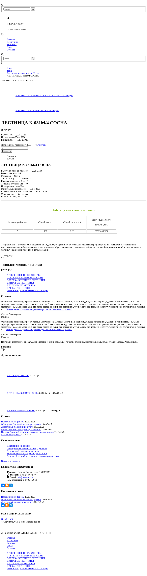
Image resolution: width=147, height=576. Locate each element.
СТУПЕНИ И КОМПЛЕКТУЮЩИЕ (25, 277)
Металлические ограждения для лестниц (21, 429)
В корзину (6, 151)
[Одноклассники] (7, 485)
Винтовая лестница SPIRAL (21, 410)
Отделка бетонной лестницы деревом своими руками (27, 432)
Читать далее (39, 309)
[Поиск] (33, 8)
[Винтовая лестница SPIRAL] (76, 401)
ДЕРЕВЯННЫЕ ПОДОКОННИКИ (24, 275)
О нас (9, 47)
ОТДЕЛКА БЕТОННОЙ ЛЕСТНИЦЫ (26, 280)
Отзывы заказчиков (10, 461)
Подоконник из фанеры (12, 421)
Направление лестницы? (13, 145)
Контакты (12, 44)
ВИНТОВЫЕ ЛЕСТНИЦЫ (20, 283)
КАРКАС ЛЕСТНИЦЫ (18, 288)
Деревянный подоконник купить (17, 427)
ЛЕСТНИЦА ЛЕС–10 (18, 375)
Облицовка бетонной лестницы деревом (21, 424)
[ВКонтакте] (3, 485)
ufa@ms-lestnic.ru (26, 477)
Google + (5, 519)
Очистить (41, 145)
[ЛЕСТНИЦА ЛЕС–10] (76, 366)
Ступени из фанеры (11, 434)
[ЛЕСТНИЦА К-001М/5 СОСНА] (76, 384)
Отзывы (11, 49)
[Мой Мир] (11, 485)
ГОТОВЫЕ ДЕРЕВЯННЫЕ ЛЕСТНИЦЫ (27, 290)
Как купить (12, 42)
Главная (11, 39)
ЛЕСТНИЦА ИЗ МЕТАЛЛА (21, 285)
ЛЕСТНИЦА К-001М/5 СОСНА (23, 393)
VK (11, 519)
